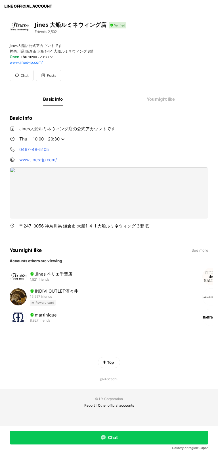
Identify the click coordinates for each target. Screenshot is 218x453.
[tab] (53, 99)
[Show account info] (117, 25)
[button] (48, 75)
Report (89, 405)
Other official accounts (116, 405)
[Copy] (147, 226)
